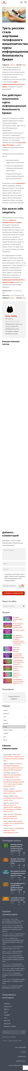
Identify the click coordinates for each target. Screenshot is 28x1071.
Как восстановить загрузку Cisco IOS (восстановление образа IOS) (13, 757)
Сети (5, 1018)
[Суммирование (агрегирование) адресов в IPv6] (7, 680)
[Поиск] (24, 606)
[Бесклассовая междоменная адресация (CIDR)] (7, 654)
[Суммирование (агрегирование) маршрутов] (7, 660)
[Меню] (21, 2)
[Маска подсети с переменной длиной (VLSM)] (7, 624)
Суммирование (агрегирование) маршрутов (18, 662)
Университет (22, 1056)
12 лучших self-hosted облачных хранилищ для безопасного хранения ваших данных (13, 767)
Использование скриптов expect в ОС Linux (12, 792)
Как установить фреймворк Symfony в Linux (12, 987)
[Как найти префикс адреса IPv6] (7, 618)
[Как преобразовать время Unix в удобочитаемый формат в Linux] (5, 883)
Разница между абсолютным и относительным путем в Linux (16, 847)
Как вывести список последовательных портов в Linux (18, 873)
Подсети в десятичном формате (17, 675)
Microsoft (7, 1024)
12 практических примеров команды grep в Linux (12, 775)
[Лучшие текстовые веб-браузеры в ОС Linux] (5, 859)
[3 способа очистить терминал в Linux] (5, 898)
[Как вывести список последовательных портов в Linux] (5, 871)
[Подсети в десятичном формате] (7, 673)
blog (23, 65)
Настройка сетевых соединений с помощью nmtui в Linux (13, 981)
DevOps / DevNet (10, 1026)
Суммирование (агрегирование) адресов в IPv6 (18, 681)
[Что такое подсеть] (7, 630)
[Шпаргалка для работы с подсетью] (7, 667)
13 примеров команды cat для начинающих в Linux (13, 830)
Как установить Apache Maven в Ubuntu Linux (13, 798)
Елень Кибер (11, 316)
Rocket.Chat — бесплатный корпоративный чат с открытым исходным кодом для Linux (13, 783)
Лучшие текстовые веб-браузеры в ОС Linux (17, 861)
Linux (6, 1012)
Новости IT (8, 1006)
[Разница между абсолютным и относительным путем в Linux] (5, 844)
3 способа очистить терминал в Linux (17, 899)
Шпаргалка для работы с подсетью (18, 668)
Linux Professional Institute (17, 1065)
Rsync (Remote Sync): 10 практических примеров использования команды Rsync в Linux (12, 807)
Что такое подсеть (19, 630)
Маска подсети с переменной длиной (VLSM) (18, 625)
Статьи (12, 65)
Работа (6, 1009)
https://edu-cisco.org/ (12, 321)
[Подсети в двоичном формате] (7, 648)
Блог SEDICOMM (20, 1047)
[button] (25, 2)
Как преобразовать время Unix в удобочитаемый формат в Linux (17, 886)
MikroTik (7, 1021)
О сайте (23, 1052)
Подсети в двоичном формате (16, 649)
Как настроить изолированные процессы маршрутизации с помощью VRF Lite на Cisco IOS (19, 640)
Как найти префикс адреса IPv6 (18, 619)
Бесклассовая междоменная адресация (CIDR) (18, 655)
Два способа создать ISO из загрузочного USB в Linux (13, 823)
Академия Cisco (21, 1061)
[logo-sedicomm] (4, 2)
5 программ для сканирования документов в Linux (12, 816)
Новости (7, 1004)
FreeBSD (7, 1015)
